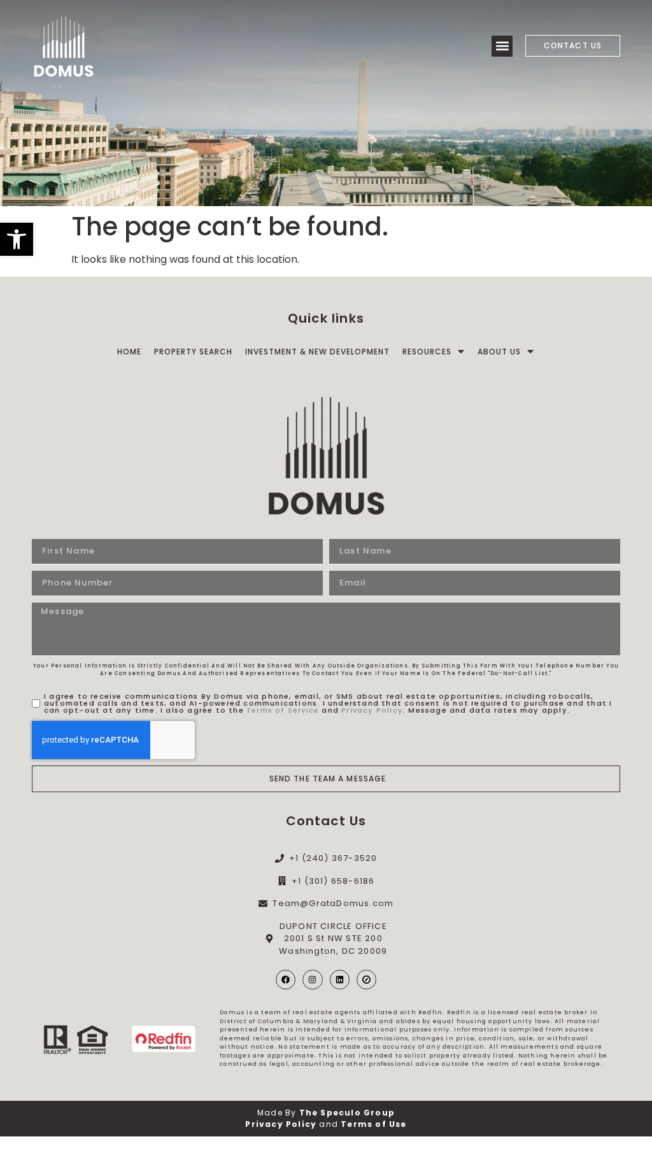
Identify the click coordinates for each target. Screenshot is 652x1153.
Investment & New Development (317, 351)
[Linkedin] (340, 979)
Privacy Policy (372, 710)
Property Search (193, 351)
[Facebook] (285, 979)
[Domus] (64, 46)
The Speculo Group (347, 1112)
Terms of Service (282, 710)
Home (129, 351)
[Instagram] (312, 979)
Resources (426, 351)
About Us (499, 351)
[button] (16, 239)
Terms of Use (373, 1124)
